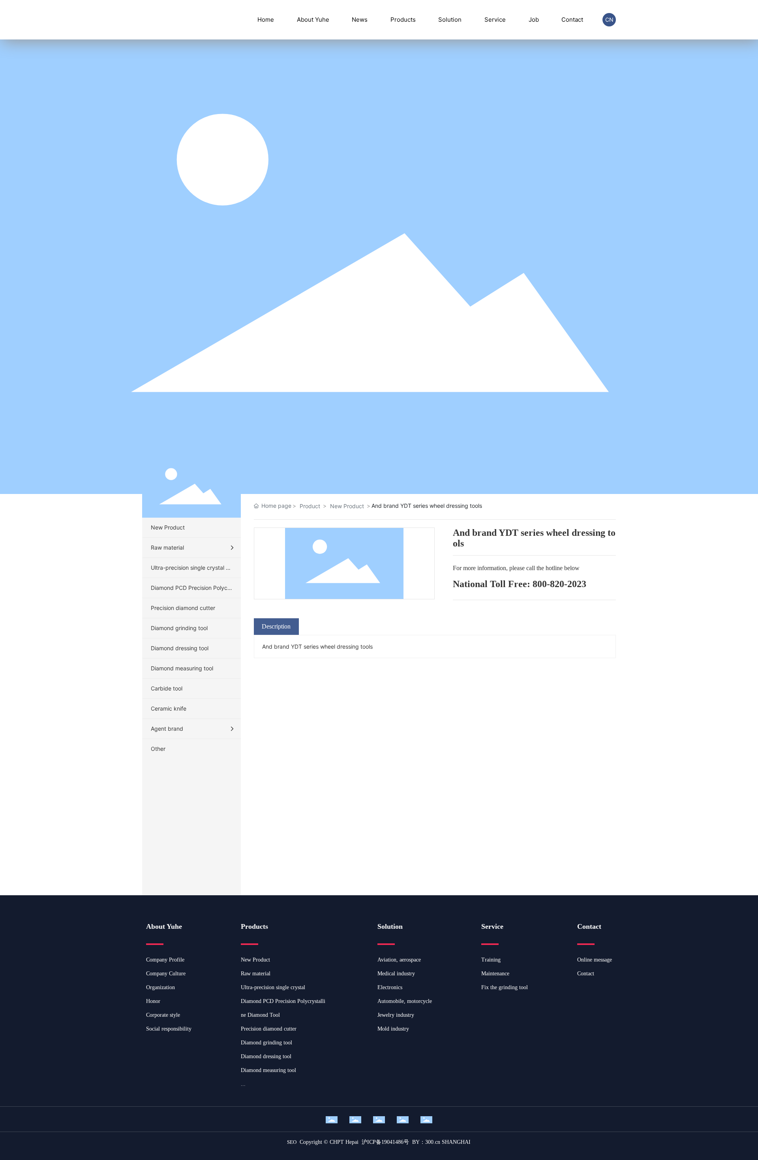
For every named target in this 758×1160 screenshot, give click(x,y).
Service (495, 19)
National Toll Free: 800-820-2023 (519, 584)
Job (534, 19)
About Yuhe (313, 19)
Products (403, 19)
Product (310, 506)
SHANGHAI (456, 1142)
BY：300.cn (426, 1142)
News (360, 19)
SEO (291, 1142)
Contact (572, 19)
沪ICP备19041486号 (385, 1142)
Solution (450, 19)
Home (265, 19)
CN (609, 19)
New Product (347, 506)
